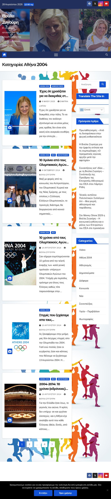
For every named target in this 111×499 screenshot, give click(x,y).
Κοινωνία (84, 288)
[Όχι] (107, 490)
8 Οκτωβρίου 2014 (51, 170)
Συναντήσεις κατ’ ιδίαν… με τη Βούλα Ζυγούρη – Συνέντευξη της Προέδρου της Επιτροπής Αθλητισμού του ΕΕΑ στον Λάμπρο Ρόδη (92, 177)
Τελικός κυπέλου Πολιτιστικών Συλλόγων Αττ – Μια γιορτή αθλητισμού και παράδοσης (91, 201)
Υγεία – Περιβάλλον (89, 311)
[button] (107, 54)
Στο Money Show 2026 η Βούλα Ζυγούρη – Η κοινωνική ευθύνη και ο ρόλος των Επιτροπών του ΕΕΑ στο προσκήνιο (92, 221)
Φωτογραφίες (63, 155)
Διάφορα (83, 280)
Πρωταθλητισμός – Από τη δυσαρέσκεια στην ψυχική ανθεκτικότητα (91, 133)
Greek (87, 109)
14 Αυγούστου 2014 (52, 248)
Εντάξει (43, 493)
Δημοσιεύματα (57, 86)
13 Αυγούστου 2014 (52, 325)
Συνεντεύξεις (85, 304)
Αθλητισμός (85, 265)
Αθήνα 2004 (44, 86)
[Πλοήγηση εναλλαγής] (56, 55)
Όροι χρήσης (65, 493)
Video (82, 250)
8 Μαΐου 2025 (49, 101)
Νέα (53, 155)
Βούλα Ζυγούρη (19, 471)
